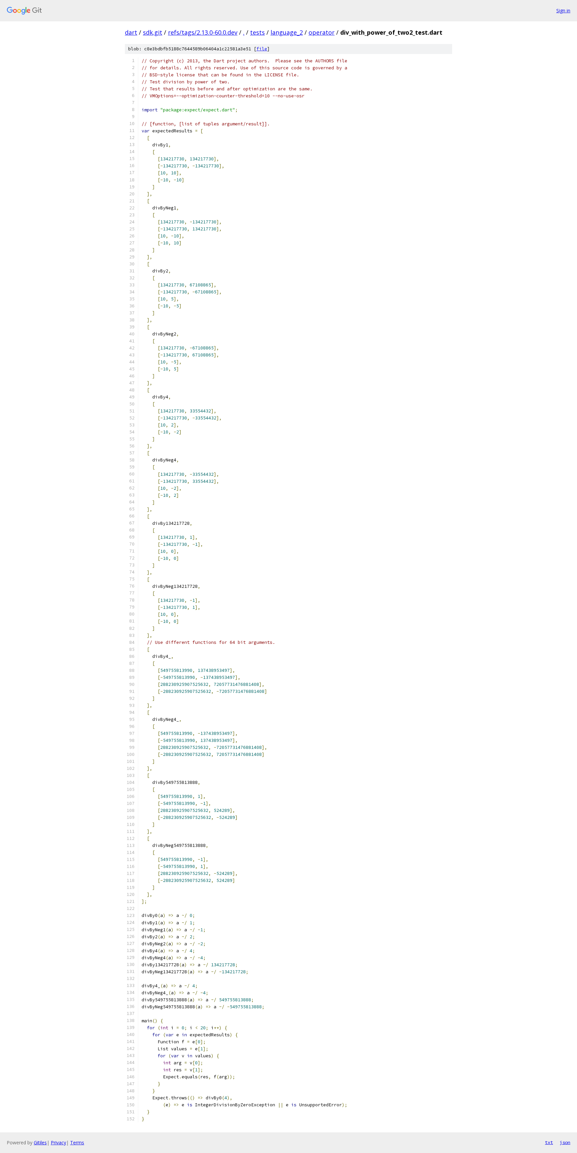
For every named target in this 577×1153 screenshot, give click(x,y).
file (261, 49)
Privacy (58, 1142)
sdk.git (152, 32)
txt (549, 1142)
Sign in (563, 10)
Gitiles (40, 1142)
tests (257, 32)
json (565, 1142)
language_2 (286, 32)
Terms (77, 1142)
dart (131, 32)
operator (322, 32)
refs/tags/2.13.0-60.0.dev (202, 32)
